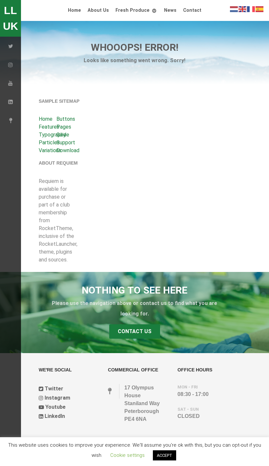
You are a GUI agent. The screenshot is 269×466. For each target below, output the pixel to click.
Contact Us (135, 331)
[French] (251, 9)
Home (45, 119)
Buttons (65, 119)
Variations (50, 150)
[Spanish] (260, 9)
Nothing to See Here (134, 290)
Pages (63, 127)
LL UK (10, 18)
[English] (242, 9)
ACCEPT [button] (164, 455)
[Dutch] (234, 9)
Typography (52, 135)
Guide (62, 135)
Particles (49, 142)
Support (65, 142)
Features (49, 127)
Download (67, 150)
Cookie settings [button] (127, 455)
